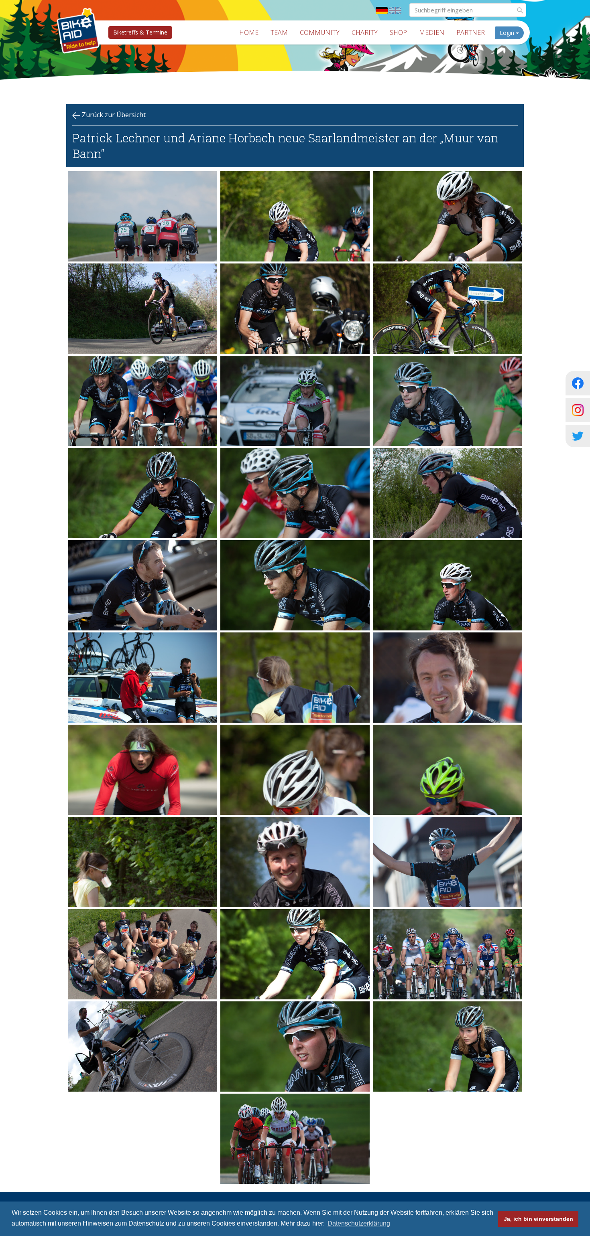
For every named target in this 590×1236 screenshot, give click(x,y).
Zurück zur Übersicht (113, 114)
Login (508, 32)
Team (279, 32)
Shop (398, 32)
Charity (365, 32)
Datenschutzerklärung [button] (359, 1223)
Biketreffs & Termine (140, 32)
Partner (470, 32)
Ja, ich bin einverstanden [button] (538, 1219)
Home (248, 32)
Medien (431, 32)
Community (320, 32)
